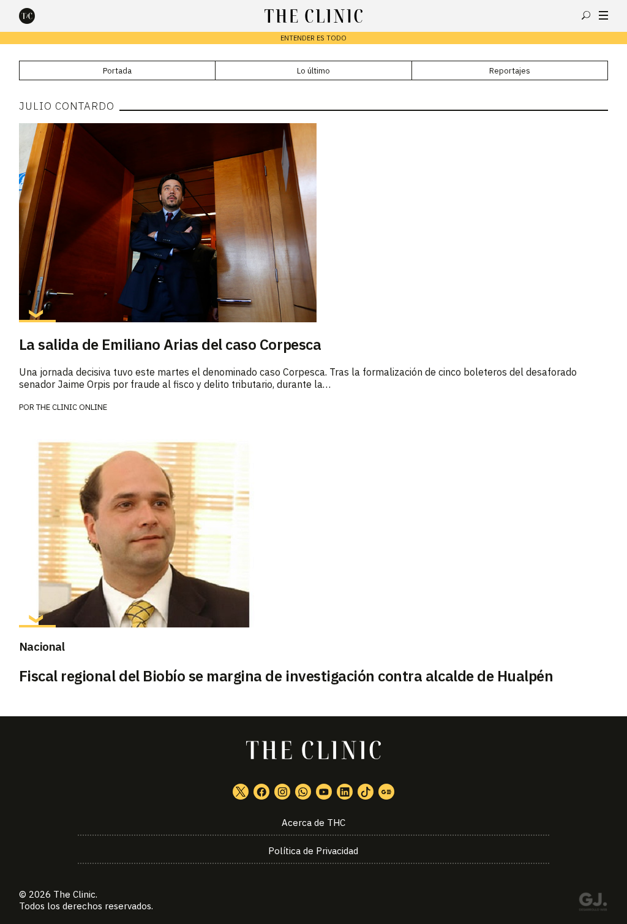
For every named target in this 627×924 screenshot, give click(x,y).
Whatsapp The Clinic (303, 792)
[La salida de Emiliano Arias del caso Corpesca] (314, 222)
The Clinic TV (324, 792)
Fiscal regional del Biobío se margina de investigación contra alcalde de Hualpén (286, 676)
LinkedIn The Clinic (345, 792)
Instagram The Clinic (282, 792)
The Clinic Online (71, 407)
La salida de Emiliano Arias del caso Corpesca (170, 344)
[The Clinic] (37, 16)
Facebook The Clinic (261, 792)
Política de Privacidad (313, 851)
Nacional (42, 646)
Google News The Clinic (386, 792)
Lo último (313, 71)
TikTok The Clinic (366, 792)
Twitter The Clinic (241, 792)
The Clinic (74, 894)
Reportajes (509, 71)
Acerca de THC (313, 822)
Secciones (603, 15)
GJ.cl (592, 903)
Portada (117, 71)
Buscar (586, 15)
